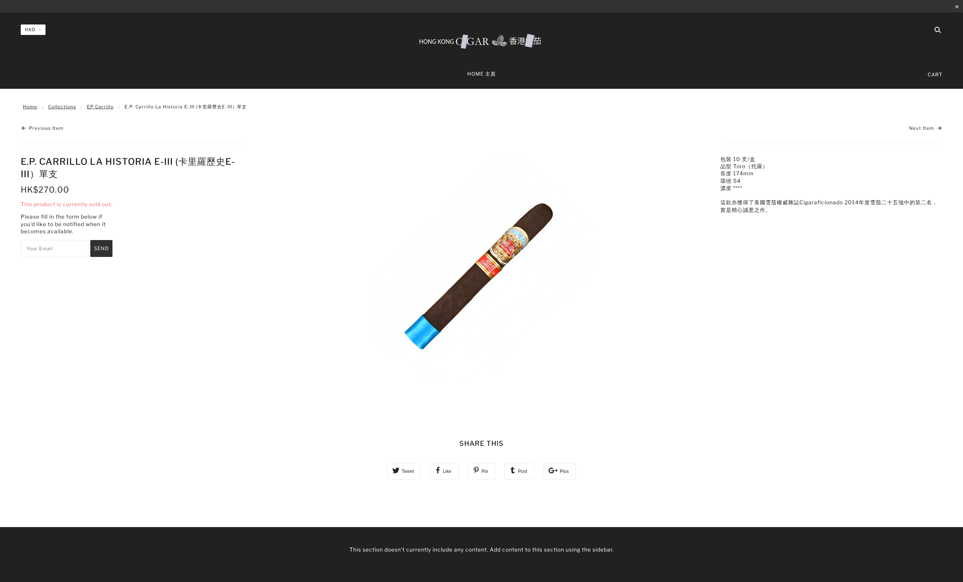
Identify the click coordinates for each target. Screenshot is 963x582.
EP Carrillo (100, 106)
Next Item (922, 128)
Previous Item (45, 128)
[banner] (481, 41)
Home (30, 106)
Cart (935, 74)
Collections (62, 106)
